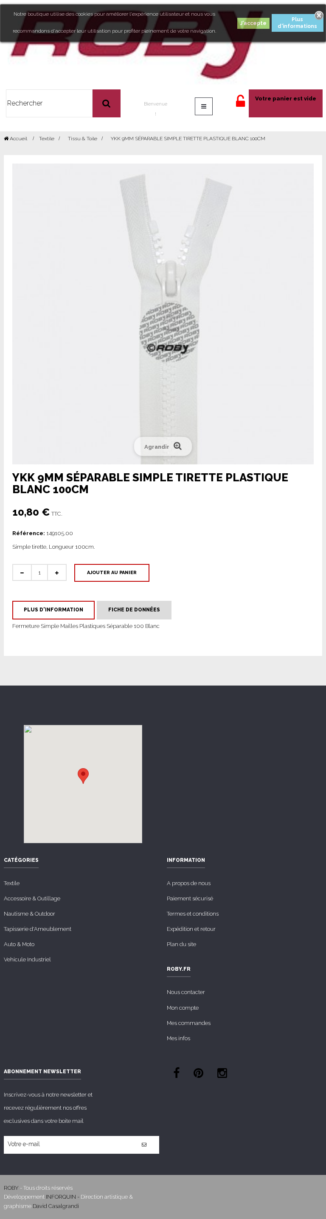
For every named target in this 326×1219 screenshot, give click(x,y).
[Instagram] (222, 1074)
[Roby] (136, 44)
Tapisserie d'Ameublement (37, 929)
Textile (12, 883)
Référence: (28, 533)
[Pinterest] (198, 1074)
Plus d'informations (297, 23)
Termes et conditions (193, 914)
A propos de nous (189, 883)
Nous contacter (186, 992)
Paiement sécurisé (190, 898)
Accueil (17, 139)
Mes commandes (189, 1023)
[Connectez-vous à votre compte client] (240, 105)
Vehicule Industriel (27, 959)
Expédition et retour (191, 929)
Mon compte (183, 1008)
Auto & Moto (19, 944)
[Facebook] (176, 1074)
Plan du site (181, 944)
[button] (83, 776)
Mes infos (178, 1038)
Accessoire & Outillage (32, 898)
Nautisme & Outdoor (29, 914)
